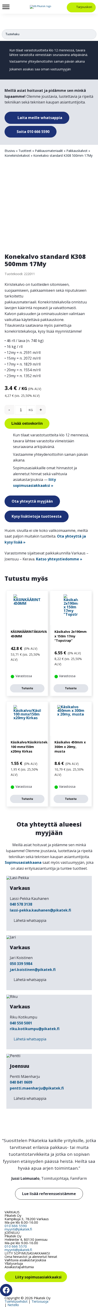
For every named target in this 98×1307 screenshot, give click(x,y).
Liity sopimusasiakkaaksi (38, 1277)
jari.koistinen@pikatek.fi (33, 969)
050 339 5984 (21, 963)
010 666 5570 (16, 1246)
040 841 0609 (21, 1082)
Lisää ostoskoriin (27, 423)
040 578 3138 (21, 904)
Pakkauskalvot (77, 150)
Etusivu (10, 150)
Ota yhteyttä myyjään (32, 501)
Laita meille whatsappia (39, 117)
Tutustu (27, 688)
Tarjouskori (84, 7)
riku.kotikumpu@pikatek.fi (34, 1028)
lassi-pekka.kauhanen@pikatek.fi (40, 910)
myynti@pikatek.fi (18, 1229)
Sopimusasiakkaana (23, 862)
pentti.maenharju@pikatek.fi (37, 1088)
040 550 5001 (21, 1023)
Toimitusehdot (16, 1301)
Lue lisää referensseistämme (49, 1193)
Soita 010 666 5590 (32, 131)
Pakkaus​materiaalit (49, 150)
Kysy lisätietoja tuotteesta (37, 516)
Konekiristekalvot (17, 155)
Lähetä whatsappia (30, 920)
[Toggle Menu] (6, 7)
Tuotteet (24, 150)
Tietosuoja (39, 1301)
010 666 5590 (16, 1225)
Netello (13, 1304)
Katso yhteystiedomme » (59, 559)
